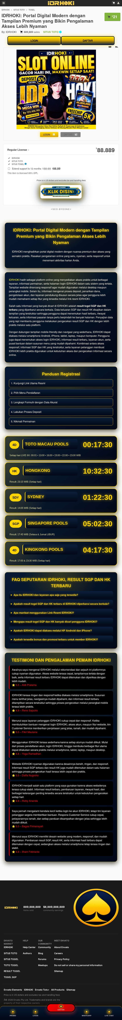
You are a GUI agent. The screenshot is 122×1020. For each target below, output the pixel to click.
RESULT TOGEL (12, 971)
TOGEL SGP (10, 977)
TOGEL (32, 9)
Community (44, 947)
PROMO (13, 1015)
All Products (57, 989)
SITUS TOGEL (11, 959)
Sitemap (58, 971)
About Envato (61, 947)
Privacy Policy (61, 959)
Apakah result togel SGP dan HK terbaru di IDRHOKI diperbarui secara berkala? (61, 604)
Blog (40, 953)
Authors (27, 953)
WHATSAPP (86, 1015)
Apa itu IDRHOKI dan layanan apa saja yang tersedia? (46, 595)
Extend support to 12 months (36, 168)
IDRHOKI (6, 9)
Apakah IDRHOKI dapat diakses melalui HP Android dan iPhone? (53, 630)
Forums (42, 959)
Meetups (43, 965)
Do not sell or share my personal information (78, 965)
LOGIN (34, 40)
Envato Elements (13, 989)
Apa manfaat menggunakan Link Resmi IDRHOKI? (44, 612)
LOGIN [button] (46, 134)
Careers (58, 953)
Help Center (29, 947)
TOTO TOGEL (11, 965)
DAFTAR (88, 40)
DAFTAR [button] (68, 134)
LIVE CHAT (109, 1015)
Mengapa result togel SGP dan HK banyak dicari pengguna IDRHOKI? (55, 621)
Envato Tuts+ (42, 989)
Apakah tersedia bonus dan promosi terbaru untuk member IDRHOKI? (56, 639)
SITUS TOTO (19, 9)
